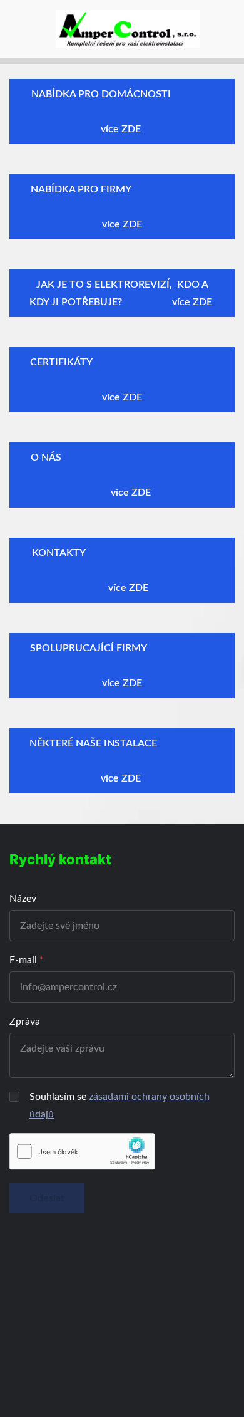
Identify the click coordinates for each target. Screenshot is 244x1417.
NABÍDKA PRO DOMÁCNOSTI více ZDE (122, 111)
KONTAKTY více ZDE (122, 570)
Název (22, 899)
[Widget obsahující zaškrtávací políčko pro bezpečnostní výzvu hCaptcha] (82, 1151)
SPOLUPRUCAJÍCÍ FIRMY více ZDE (122, 665)
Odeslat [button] (46, 1198)
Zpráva (24, 1022)
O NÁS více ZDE (122, 475)
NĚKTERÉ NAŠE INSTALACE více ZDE (122, 760)
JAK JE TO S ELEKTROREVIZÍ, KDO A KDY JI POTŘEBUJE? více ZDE (122, 293)
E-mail (23, 960)
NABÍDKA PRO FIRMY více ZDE (122, 206)
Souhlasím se (119, 1105)
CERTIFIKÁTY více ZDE (122, 379)
